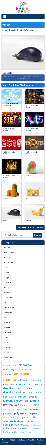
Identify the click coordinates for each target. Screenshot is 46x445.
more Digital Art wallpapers (30, 227)
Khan (36, 405)
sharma (25, 425)
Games (7, 292)
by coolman (36, 380)
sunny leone (25, 432)
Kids (5, 302)
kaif (5, 396)
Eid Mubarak (7, 105)
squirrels (5, 199)
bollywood (23, 380)
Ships (6, 342)
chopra (20, 384)
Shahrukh (29, 421)
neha (24, 409)
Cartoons (8, 272)
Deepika (8, 388)
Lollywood (8, 312)
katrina (34, 400)
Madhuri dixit (8, 409)
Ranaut (6, 417)
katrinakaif (25, 405)
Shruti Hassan (36, 425)
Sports (6, 352)
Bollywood (8, 262)
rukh (33, 417)
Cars (6, 267)
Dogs (27, 199)
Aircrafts (7, 248)
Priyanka (7, 413)
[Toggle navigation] (4, 16)
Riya (17, 417)
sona (13, 428)
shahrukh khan (11, 425)
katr (26, 400)
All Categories (10, 253)
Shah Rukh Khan (13, 421)
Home (4, 30)
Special (7, 347)
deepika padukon (24, 388)
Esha (30, 392)
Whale (5, 220)
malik (18, 409)
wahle (9, 73)
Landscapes (9, 307)
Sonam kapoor (10, 432)
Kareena (32, 396)
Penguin (28, 175)
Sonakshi (22, 428)
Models (7, 322)
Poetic (6, 337)
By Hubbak (8, 384)
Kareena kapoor (13, 400)
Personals (8, 332)
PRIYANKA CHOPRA (25, 413)
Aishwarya (25, 365)
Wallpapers (8, 357)
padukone (35, 409)
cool (29, 384)
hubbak (39, 392)
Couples (7, 277)
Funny (6, 287)
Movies (7, 327)
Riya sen (25, 417)
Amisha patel (27, 369)
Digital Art (13, 30)
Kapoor (22, 396)
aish (15, 365)
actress (7, 365)
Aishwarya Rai (11, 369)
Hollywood (8, 297)
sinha (6, 428)
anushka (7, 374)
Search (37, 235)
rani (12, 417)
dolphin (28, 220)
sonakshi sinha (35, 428)
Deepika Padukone (14, 392)
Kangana (12, 397)
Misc (6, 317)
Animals (7, 258)
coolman (37, 384)
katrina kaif (11, 405)
